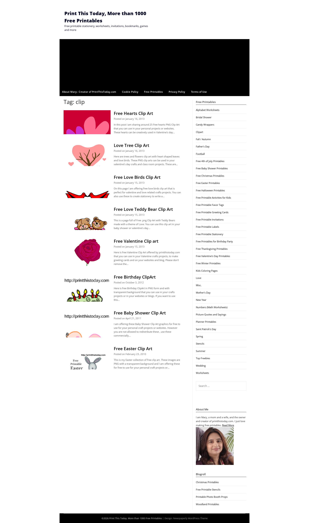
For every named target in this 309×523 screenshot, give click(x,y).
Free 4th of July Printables (210, 161)
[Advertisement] (154, 63)
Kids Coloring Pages (207, 270)
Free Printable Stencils (208, 489)
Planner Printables (206, 321)
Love (198, 278)
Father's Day (203, 146)
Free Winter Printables (208, 263)
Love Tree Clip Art (131, 145)
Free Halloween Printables (210, 190)
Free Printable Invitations (210, 219)
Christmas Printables (207, 482)
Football (200, 153)
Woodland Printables (207, 504)
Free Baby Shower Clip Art (140, 313)
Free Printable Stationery (209, 234)
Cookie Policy (130, 91)
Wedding (201, 365)
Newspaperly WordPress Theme (190, 518)
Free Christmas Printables (210, 175)
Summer (200, 351)
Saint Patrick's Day (206, 329)
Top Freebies (203, 358)
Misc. (198, 285)
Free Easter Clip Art (133, 348)
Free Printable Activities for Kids (213, 197)
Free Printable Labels (207, 226)
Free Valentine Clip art (136, 241)
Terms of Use (199, 91)
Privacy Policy (177, 91)
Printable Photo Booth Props (212, 496)
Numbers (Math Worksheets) (211, 307)
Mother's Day (203, 292)
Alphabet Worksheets (207, 110)
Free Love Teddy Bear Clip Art (143, 209)
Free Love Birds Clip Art (137, 177)
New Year (201, 299)
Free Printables (153, 91)
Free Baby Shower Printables (212, 168)
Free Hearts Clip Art (133, 113)
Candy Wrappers (205, 124)
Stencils (200, 343)
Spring (199, 336)
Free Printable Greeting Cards (212, 212)
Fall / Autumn (203, 139)
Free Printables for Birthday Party (214, 241)
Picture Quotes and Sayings (211, 314)
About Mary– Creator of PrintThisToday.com (89, 91)
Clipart (199, 132)
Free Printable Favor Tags (210, 204)
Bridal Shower (203, 117)
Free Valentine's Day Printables (213, 256)
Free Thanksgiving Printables (212, 248)
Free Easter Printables (208, 183)
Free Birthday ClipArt (135, 277)
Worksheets (202, 372)
